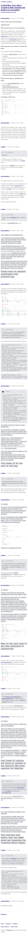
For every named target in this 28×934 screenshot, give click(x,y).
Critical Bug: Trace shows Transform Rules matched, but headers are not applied (13, 7)
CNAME (22, 160)
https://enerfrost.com (6, 662)
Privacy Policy (14, 926)
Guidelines (15, 923)
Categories (8, 923)
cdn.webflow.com (6, 792)
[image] (14, 306)
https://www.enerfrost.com (13, 696)
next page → (4, 914)
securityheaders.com (14, 39)
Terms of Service (5, 926)
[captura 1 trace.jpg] (14, 107)
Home (2, 923)
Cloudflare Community (6, 1)
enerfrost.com (4, 36)
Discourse (9, 930)
